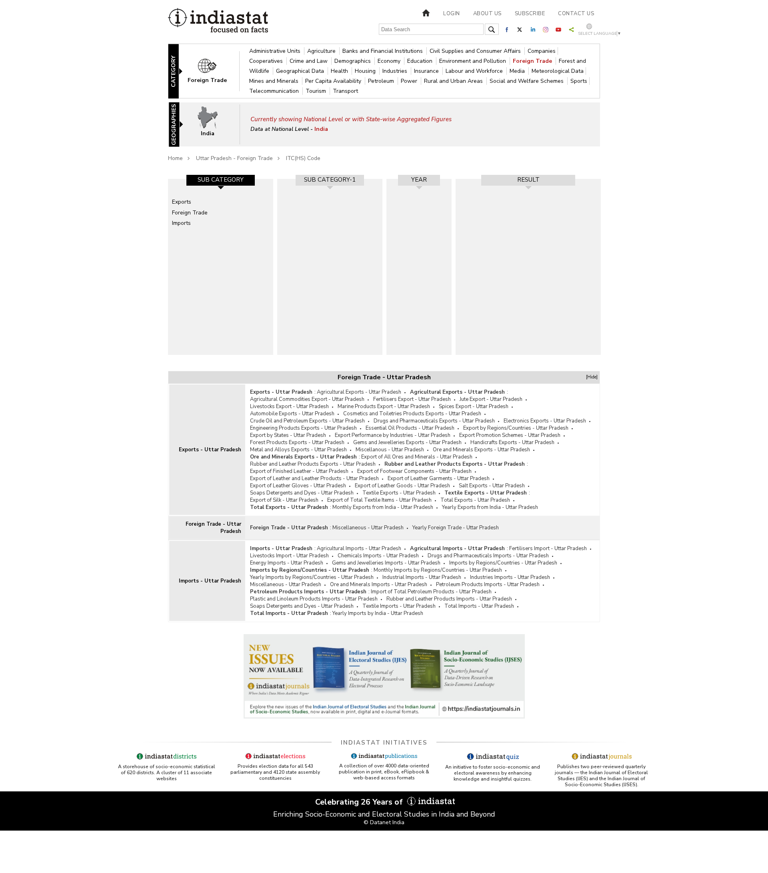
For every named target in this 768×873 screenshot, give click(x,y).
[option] (220, 267)
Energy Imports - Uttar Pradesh (286, 563)
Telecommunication (274, 91)
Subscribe (530, 13)
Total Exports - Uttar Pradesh (475, 500)
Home (175, 158)
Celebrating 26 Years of (360, 802)
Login (451, 13)
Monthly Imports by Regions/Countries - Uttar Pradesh (438, 570)
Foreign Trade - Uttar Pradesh (213, 528)
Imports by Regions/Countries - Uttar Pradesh (503, 563)
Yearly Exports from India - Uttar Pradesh (490, 507)
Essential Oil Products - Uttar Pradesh (410, 428)
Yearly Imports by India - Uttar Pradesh (377, 613)
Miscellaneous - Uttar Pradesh (368, 527)
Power (410, 81)
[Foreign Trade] (212, 70)
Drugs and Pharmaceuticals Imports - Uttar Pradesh (488, 555)
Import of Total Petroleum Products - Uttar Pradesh (431, 591)
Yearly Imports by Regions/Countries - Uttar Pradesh (312, 577)
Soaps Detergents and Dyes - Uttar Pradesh (302, 493)
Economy (390, 61)
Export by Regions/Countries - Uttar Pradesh (515, 428)
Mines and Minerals (274, 81)
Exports (181, 202)
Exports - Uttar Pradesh (210, 449)
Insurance (427, 71)
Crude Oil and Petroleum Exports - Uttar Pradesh (307, 420)
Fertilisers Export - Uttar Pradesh (412, 399)
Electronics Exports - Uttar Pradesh (545, 420)
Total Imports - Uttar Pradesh (479, 606)
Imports (181, 223)
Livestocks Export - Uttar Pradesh (289, 406)
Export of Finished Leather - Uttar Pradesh (299, 471)
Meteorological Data (558, 71)
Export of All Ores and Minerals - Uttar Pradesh (416, 457)
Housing (366, 71)
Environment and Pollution (473, 61)
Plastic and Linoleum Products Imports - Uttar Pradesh (314, 599)
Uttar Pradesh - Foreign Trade (234, 158)
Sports (578, 81)
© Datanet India (384, 822)
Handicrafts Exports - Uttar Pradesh (512, 442)
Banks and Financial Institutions (383, 51)
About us (487, 13)
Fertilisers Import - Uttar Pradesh (548, 548)
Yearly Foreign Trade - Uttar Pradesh (455, 527)
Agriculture (322, 51)
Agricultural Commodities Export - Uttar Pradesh (307, 399)
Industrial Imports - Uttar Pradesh (421, 577)
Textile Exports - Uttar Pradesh (399, 493)
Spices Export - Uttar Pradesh (473, 406)
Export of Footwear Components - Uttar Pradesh (414, 471)
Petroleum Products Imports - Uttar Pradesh (488, 584)
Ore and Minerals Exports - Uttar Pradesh (481, 449)
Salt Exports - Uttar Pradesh (492, 485)
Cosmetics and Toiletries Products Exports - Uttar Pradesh (412, 413)
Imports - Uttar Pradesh (210, 581)
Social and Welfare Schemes (527, 81)
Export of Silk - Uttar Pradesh (284, 500)
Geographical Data (301, 71)
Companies (542, 51)
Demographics (353, 61)
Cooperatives (266, 61)
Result (528, 180)
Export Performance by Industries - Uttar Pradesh (392, 435)
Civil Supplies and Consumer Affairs (476, 51)
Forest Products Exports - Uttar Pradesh (297, 442)
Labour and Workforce (475, 71)
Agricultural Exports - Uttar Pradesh (359, 392)
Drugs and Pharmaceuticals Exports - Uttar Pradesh (434, 420)
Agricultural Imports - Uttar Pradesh (359, 548)
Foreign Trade (533, 61)
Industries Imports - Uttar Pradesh (510, 577)
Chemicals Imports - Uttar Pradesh (378, 555)
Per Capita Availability (334, 81)
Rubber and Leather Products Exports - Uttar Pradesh (313, 464)
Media (518, 71)
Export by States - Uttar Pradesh (288, 435)
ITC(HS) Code (303, 158)
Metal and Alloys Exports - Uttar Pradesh (298, 449)
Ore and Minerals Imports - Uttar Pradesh (378, 584)
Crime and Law (309, 61)
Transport (345, 91)
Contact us (576, 13)
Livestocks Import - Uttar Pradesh (289, 555)
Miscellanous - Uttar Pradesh (390, 449)
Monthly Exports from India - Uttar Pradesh (382, 507)
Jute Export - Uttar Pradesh (491, 399)
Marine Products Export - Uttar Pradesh (384, 406)
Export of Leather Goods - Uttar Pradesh (402, 485)
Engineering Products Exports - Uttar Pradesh (303, 428)
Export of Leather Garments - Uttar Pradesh (439, 478)
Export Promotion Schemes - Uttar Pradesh (509, 435)
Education (420, 61)
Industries (395, 71)
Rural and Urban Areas (454, 81)
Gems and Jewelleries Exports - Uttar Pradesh (407, 442)
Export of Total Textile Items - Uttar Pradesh (379, 500)
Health (340, 71)
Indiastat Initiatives (384, 743)
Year (419, 180)
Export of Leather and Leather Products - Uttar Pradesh (314, 478)
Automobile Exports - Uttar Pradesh (292, 413)
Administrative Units (275, 51)
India (321, 129)
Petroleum (382, 81)
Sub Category (221, 180)
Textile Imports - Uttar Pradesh (399, 606)
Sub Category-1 (330, 180)
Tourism (317, 91)
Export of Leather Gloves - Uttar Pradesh (298, 485)
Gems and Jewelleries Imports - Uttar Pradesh (386, 563)
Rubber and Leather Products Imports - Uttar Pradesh (449, 599)
